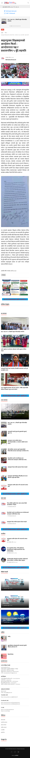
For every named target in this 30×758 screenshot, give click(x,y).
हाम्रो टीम (3, 732)
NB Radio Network (11, 11)
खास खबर (3, 720)
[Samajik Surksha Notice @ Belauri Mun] (15, 287)
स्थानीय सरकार (4, 722)
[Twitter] (15, 752)
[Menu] (2, 3)
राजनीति (2, 730)
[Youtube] (18, 752)
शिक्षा (6, 32)
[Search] (28, 2)
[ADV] (15, 299)
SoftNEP (16, 755)
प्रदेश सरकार (3, 725)
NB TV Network (10, 13)
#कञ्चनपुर (3, 275)
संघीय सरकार (4, 727)
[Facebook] (11, 752)
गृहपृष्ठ (2, 32)
